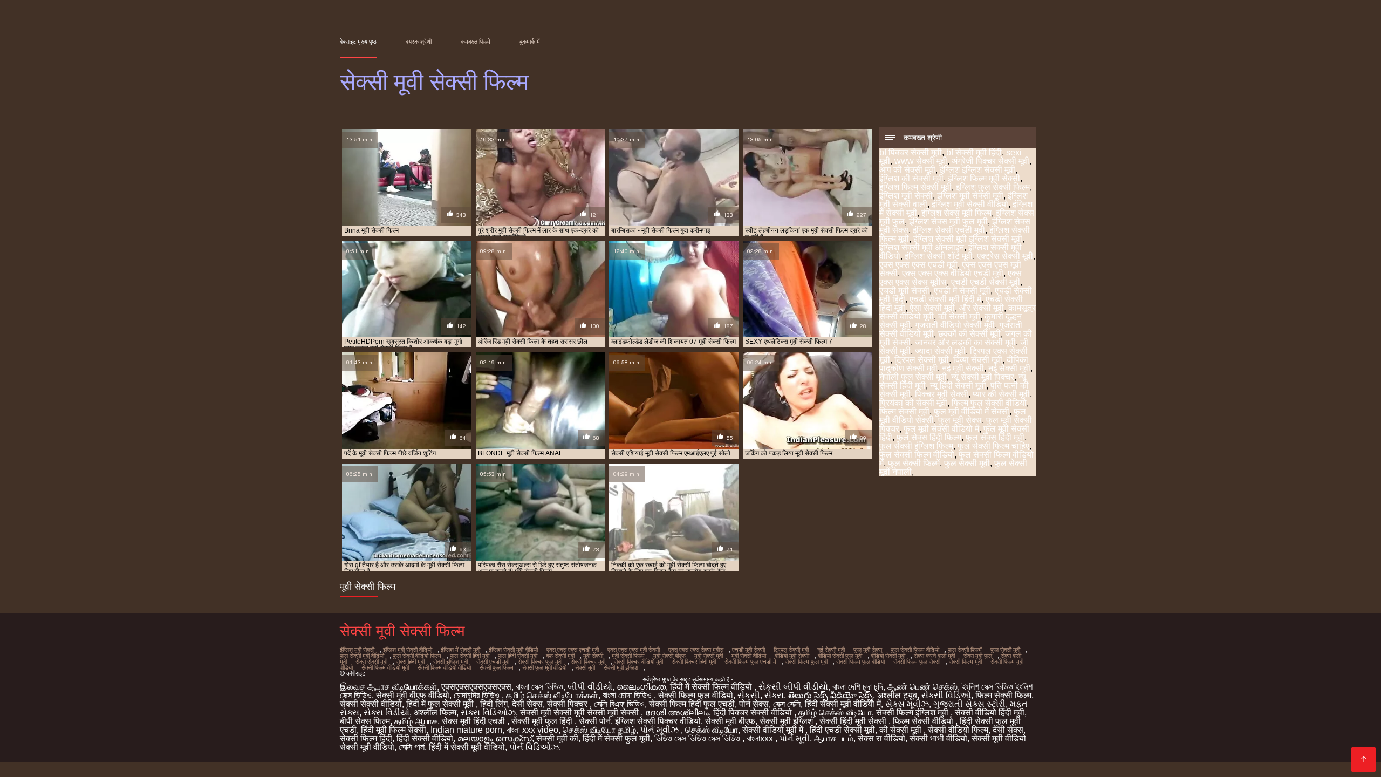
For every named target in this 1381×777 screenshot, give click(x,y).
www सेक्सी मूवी (920, 161)
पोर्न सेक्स (754, 703)
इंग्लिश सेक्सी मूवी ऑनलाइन (921, 247)
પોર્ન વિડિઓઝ (534, 747)
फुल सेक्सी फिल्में (914, 463)
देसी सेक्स (527, 703)
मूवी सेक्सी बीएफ (669, 655)
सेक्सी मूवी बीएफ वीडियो (412, 695)
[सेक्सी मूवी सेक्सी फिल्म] (1363, 759)
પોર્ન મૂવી (795, 738)
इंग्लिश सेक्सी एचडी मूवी (949, 230)
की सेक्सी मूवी (959, 316)
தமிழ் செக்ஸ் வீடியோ (835, 712)
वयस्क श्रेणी (419, 41)
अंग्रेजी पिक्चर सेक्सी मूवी (990, 161)
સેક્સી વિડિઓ (946, 695)
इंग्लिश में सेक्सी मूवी (460, 649)
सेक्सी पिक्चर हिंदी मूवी (694, 661)
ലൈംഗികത (641, 686)
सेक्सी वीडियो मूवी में (773, 729)
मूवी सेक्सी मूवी (708, 655)
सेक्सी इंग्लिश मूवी (450, 661)
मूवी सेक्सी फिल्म (628, 655)
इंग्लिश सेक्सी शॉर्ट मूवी (939, 256)
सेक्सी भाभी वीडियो (938, 738)
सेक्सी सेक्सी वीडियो (371, 703)
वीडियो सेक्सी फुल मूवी (840, 655)
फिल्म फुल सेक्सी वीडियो (989, 402)
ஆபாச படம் (833, 738)
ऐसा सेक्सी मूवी (932, 307)
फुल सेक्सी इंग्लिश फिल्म (916, 446)
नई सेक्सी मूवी (1009, 368)
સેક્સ (774, 695)
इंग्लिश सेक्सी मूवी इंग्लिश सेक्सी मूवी (967, 238)
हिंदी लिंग (494, 703)
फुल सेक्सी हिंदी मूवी (469, 655)
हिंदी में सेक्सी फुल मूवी (616, 738)
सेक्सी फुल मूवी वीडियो (544, 667)
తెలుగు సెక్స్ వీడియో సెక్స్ (830, 695)
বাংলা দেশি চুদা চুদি (857, 686)
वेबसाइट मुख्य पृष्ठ (358, 41)
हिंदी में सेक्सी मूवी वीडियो (467, 747)
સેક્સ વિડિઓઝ (488, 712)
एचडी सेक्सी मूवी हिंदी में (945, 299)
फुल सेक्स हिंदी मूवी (995, 437)
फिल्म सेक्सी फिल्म (1003, 695)
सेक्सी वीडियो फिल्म (958, 729)
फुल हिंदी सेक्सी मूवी (517, 655)
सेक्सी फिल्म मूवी (965, 661)
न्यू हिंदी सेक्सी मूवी (958, 385)
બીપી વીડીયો (590, 686)
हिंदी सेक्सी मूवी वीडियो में (843, 703)
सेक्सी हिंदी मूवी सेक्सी (853, 721)
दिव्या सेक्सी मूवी (977, 359)
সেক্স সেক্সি (787, 703)
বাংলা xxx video (532, 729)
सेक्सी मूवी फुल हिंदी (543, 721)
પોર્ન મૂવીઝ (660, 729)
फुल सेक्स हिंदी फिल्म (929, 437)
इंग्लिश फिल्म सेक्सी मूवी (915, 187)
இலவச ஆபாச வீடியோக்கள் (388, 686)
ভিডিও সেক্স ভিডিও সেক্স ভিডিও (698, 738)
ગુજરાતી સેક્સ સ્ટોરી (969, 703)
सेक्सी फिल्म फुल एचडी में (750, 661)
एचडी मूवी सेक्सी (904, 290)
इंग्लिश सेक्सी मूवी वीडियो (513, 649)
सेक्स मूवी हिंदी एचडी (474, 721)
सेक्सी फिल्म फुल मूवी (806, 661)
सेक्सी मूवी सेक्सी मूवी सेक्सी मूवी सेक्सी (580, 712)
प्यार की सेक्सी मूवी (1001, 394)
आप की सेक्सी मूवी (907, 169)
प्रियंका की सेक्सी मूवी (913, 402)
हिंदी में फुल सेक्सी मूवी (441, 703)
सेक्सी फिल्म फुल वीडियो (860, 661)
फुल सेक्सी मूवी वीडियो (362, 655)
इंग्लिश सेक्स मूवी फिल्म (956, 212)
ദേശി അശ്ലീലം (677, 712)
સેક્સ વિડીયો (386, 712)
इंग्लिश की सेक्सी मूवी (911, 178)
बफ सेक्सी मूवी (560, 655)
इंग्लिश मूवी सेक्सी (906, 195)
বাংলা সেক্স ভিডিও (539, 686)
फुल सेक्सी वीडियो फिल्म (417, 655)
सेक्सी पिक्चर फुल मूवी (540, 661)
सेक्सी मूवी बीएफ (730, 721)
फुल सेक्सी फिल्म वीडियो (916, 454)
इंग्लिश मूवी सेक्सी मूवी (970, 195)
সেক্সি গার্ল (412, 747)
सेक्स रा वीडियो (881, 738)
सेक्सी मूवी (585, 667)
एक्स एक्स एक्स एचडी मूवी (918, 264)
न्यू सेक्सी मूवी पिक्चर (982, 376)
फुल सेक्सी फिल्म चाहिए (993, 446)
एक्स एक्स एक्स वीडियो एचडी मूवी (952, 273)
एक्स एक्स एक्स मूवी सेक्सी (633, 649)
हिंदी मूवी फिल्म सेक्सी (393, 729)
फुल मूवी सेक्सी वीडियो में (941, 428)
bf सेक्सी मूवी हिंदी (974, 152)
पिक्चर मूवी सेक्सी (941, 394)
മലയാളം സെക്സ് (494, 738)
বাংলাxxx (761, 738)
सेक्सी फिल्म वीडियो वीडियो (444, 667)
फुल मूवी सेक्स (960, 420)
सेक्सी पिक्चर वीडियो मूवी (638, 661)
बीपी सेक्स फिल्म (365, 721)
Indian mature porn (466, 729)
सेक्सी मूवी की (557, 738)
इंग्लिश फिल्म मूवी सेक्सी (984, 178)
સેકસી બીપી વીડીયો (793, 686)
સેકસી (748, 695)
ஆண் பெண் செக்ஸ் (922, 686)
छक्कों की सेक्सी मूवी (969, 333)
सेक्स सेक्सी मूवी (371, 661)
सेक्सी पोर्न (595, 721)
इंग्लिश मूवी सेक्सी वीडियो (970, 204)
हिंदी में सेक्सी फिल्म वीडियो (712, 686)
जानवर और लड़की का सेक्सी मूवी (965, 342)
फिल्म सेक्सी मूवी (904, 411)
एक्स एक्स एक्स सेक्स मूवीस (695, 649)
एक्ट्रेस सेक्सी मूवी (1005, 256)
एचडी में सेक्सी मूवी (962, 290)
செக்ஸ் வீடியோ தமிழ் (599, 729)
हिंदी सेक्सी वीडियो (424, 738)
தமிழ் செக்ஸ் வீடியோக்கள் (552, 695)
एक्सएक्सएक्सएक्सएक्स (476, 686)
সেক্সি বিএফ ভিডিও (619, 703)
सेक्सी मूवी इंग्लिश (621, 667)
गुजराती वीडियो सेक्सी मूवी (955, 325)
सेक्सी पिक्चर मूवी (588, 661)
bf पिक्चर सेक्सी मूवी (910, 152)
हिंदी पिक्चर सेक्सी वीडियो (753, 712)
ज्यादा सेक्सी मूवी (940, 351)
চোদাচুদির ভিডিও (478, 695)
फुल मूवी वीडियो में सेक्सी (971, 411)
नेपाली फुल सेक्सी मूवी (913, 376)
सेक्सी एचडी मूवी (492, 661)
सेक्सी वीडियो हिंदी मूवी (989, 712)
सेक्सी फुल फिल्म (497, 667)
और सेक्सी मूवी (981, 307)
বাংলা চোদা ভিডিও (628, 695)
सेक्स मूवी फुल (977, 655)
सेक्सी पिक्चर (568, 703)
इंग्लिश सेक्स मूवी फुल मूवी (948, 221)
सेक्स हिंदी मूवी (410, 661)
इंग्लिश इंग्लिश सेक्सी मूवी (977, 169)
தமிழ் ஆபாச (415, 721)
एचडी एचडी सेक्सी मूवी (985, 282)
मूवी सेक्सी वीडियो (748, 655)
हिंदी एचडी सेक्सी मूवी (842, 729)
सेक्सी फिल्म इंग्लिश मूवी (913, 712)
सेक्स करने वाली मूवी (934, 655)
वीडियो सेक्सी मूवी (888, 655)
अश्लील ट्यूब (897, 695)
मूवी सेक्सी (593, 655)
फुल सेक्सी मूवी (967, 463)
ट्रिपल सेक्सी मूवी (921, 359)
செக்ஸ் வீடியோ (711, 729)
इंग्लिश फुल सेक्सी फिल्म (993, 187)
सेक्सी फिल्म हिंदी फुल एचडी (692, 703)
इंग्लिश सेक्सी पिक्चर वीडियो (658, 721)
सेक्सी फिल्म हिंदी (366, 738)
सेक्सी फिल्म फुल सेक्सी (916, 661)
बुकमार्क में (529, 41)
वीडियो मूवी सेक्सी (792, 655)
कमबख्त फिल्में (475, 41)
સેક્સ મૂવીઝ (907, 703)
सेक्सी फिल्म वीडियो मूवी (385, 667)
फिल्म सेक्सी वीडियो (924, 721)
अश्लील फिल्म (435, 712)
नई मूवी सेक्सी (963, 368)
